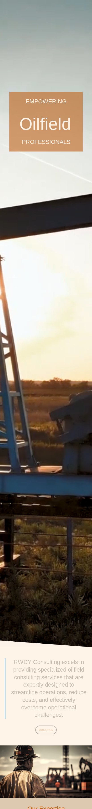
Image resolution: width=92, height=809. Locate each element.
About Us (46, 730)
